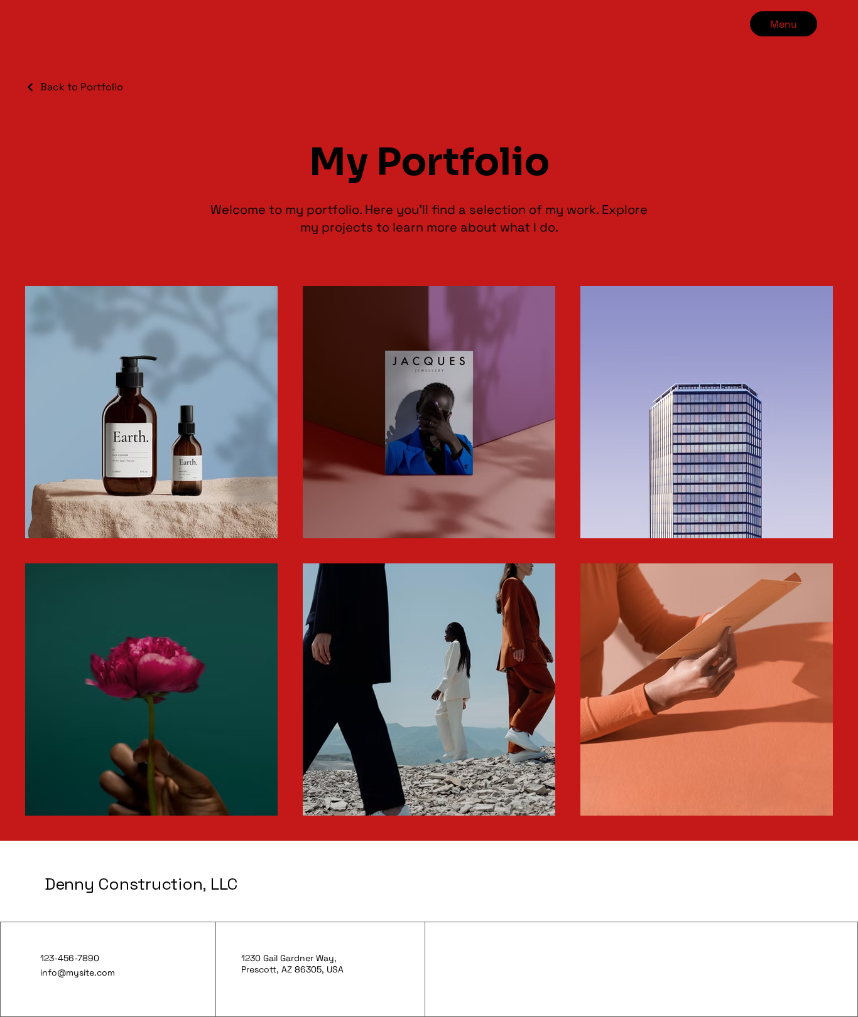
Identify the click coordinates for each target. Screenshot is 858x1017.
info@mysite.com (77, 972)
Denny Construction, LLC (141, 884)
